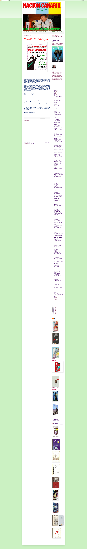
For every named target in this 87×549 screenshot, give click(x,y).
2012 (54, 312)
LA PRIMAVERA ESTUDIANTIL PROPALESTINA (57, 265)
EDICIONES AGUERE (34, 31)
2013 (54, 311)
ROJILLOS (55, 95)
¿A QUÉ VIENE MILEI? (56, 117)
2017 (54, 307)
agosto (55, 91)
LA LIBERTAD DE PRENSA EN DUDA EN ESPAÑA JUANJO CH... (58, 173)
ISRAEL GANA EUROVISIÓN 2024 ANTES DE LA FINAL (58, 187)
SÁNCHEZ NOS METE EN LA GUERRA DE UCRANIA (57, 160)
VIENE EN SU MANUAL (57, 252)
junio (54, 93)
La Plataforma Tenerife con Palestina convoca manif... (58, 189)
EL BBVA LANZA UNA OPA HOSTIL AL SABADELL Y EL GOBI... (58, 202)
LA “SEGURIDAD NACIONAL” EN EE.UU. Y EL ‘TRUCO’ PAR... (58, 114)
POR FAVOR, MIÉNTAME (57, 272)
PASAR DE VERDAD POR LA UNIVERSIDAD (57, 221)
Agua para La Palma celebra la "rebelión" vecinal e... (57, 240)
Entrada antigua (47, 142)
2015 (54, 309)
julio (54, 92)
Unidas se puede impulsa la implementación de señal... (57, 205)
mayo (54, 94)
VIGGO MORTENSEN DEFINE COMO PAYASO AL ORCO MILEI (58, 152)
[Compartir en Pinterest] (44, 118)
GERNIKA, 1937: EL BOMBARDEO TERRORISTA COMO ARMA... (58, 245)
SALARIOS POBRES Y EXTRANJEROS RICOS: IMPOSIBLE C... (57, 200)
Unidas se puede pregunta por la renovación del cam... (58, 196)
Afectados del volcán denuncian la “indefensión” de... (58, 235)
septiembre (55, 90)
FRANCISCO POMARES (56, 420)
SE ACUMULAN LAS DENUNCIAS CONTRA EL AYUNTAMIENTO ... (58, 96)
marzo (54, 297)
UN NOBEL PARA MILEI (57, 120)
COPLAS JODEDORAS (27, 31)
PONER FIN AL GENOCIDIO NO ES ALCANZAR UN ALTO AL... (58, 180)
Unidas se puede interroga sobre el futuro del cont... (58, 279)
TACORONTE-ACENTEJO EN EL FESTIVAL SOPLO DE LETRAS (58, 237)
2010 (54, 314)
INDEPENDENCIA (59, 31)
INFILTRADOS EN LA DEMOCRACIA (58, 148)
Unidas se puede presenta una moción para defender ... (57, 242)
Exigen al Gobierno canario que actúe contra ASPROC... (58, 154)
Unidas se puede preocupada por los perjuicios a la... (58, 239)
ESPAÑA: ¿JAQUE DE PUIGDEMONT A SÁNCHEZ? (58, 145)
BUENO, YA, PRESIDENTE (57, 260)
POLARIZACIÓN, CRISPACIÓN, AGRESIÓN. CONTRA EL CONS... (58, 116)
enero (54, 299)
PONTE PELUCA (56, 98)
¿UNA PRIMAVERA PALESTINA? (58, 161)
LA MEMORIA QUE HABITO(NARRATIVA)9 (57, 143)
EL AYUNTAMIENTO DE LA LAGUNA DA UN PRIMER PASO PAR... (58, 207)
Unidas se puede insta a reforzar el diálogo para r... (58, 167)
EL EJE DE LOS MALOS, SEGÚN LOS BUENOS (58, 209)
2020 (54, 304)
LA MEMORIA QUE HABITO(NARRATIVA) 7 (57, 214)
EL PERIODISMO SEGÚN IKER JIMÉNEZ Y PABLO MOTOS (57, 290)
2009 (54, 315)
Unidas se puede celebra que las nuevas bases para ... (58, 158)
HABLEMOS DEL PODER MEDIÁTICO (57, 105)
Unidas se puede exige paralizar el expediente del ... (58, 287)
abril (54, 296)
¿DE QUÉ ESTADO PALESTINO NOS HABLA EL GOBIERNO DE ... (58, 213)
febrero (55, 298)
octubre (55, 89)
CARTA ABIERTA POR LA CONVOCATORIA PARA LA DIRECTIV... (57, 165)
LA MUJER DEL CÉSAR (57, 155)
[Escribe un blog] (41, 118)
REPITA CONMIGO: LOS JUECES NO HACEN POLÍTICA (58, 222)
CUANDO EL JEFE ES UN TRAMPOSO (57, 111)
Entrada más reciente (27, 142)
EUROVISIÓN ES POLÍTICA (57, 211)
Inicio (37, 142)
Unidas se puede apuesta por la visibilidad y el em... (58, 257)
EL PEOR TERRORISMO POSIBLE (58, 99)
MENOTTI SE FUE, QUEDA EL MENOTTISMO (57, 192)
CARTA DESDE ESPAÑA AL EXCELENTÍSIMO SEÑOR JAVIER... (57, 247)
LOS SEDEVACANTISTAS (57, 122)
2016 (54, 308)
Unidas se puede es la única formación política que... (57, 253)
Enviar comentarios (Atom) (31, 143)
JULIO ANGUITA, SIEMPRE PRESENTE (57, 133)
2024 (54, 86)
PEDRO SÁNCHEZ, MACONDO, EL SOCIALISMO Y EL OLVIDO (58, 259)
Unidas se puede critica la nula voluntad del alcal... (57, 176)
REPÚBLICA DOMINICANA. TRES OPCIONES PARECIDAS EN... (58, 277)
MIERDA (55, 121)
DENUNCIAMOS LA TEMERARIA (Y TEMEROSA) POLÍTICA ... (58, 135)
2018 (54, 306)
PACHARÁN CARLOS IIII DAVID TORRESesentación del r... (58, 131)
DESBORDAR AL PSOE (57, 210)
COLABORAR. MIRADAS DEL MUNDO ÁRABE (57, 136)
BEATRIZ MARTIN (55, 423)
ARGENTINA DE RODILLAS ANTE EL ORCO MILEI (58, 219)
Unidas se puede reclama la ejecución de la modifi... (57, 108)
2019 (54, 305)
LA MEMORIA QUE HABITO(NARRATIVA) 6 (57, 271)
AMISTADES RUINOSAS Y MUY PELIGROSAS (58, 129)
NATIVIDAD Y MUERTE (56, 286)
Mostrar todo (61, 424)
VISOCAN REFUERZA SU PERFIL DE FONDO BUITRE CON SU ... (58, 168)
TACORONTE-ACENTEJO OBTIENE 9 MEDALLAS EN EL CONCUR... (58, 149)
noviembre (55, 88)
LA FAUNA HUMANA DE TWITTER (58, 195)
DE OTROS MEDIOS (53, 31)
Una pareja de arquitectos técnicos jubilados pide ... (58, 217)
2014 (54, 310)
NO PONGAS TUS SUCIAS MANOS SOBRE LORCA (58, 249)
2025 (54, 85)
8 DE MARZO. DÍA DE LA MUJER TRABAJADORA (58, 226)
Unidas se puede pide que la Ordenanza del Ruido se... (57, 100)
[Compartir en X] (42, 118)
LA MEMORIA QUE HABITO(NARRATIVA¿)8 (57, 185)
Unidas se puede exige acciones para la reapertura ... (58, 227)
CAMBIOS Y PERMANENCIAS (57, 170)
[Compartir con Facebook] (43, 118)
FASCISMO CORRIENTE (57, 273)
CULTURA (46, 31)
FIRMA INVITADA (41, 31)
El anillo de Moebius (55, 419)
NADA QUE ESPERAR (56, 293)
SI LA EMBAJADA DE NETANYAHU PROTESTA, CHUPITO (58, 204)
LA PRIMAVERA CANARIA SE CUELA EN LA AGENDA (57, 198)
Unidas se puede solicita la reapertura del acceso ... (57, 194)
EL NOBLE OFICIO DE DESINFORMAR (56, 263)
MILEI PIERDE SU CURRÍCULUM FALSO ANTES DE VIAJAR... (58, 156)
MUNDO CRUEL (56, 186)
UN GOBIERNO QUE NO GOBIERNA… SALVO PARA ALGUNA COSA (57, 285)
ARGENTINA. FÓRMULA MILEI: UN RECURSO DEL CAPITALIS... (58, 163)
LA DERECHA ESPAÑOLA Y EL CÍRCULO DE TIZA (57, 119)
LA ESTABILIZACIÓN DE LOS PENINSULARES (57, 183)
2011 (54, 313)
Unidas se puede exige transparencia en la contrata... (58, 266)
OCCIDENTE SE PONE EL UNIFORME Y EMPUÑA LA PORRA (57, 275)
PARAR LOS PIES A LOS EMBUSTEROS (57, 282)
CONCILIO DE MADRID (57, 140)
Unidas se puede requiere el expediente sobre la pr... (57, 146)
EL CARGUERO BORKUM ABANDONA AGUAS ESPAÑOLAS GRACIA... (57, 126)
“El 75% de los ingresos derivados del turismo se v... (58, 229)
